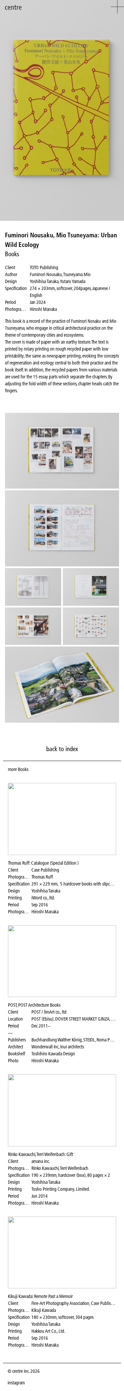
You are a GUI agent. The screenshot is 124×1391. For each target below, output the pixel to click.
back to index (62, 749)
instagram (16, 1383)
